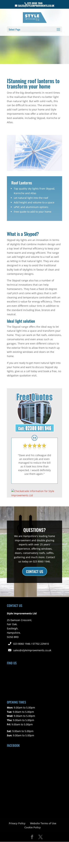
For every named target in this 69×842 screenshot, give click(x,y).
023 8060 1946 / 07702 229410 (31, 643)
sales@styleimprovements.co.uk (32, 650)
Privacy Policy (17, 823)
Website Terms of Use (43, 823)
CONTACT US (34, 571)
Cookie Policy (32, 827)
